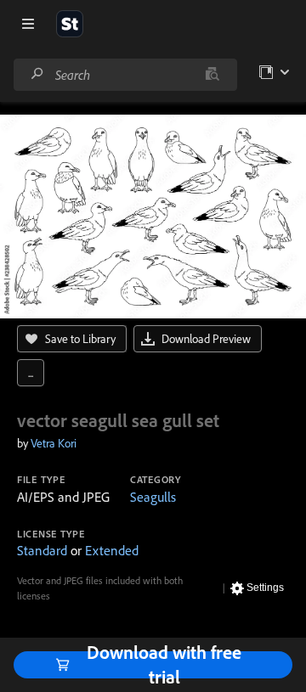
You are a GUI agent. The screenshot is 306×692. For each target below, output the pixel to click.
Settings (265, 588)
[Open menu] (28, 23)
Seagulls (153, 496)
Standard (42, 550)
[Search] (37, 74)
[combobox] (124, 75)
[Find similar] (212, 74)
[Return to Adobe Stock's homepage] (69, 23)
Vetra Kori (53, 443)
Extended (112, 550)
